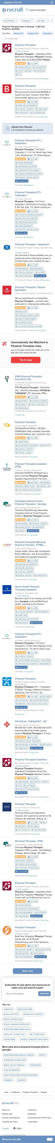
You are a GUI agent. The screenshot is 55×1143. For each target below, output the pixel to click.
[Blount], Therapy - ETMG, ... (30, 543)
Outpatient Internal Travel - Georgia (30, 502)
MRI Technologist (37, 1034)
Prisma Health (20, 548)
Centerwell (19, 593)
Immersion (39, 527)
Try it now (26, 360)
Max (44, 822)
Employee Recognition (27, 218)
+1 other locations (22, 595)
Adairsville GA (46, 247)
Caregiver (8, 1009)
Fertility (46, 445)
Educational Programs (28, 445)
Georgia (21, 704)
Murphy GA (36, 470)
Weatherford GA (31, 146)
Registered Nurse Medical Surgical (19, 1055)
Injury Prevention (40, 700)
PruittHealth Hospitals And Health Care (30, 382)
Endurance (38, 269)
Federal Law (45, 486)
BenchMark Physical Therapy (26, 48)
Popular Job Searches (11, 1117)
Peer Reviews (39, 830)
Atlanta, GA (18, 33)
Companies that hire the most (39, 1117)
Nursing (46, 482)
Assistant (31, 759)
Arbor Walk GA (40, 931)
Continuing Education (27, 166)
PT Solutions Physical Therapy (27, 247)
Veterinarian (35, 1065)
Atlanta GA (35, 807)
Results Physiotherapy (24, 931)
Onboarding (23, 269)
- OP (31, 721)
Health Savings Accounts (28, 660)
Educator (21, 1080)
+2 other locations (22, 766)
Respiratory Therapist (33, 1014)
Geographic (40, 67)
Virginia (21, 531)
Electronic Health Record (29, 490)
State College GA (35, 844)
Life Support (23, 830)
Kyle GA (27, 199)
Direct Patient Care (26, 486)
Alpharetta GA (21, 684)
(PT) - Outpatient (28, 142)
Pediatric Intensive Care (28, 315)
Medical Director (11, 1014)
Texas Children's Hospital (25, 293)
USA (18, 1128)
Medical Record (24, 575)
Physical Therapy (25, 109)
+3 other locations (22, 252)
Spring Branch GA (31, 640)
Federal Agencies (25, 568)
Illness (41, 272)
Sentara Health (21, 425)
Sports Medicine (25, 276)
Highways (22, 404)
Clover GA (44, 48)
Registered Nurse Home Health (17, 1029)
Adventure (22, 523)
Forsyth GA (34, 725)
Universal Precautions (28, 619)
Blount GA (32, 548)
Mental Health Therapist (14, 1065)
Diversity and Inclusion (28, 177)
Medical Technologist (13, 1019)
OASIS (37, 741)
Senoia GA (44, 886)
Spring (47, 660)
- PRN (29, 841)
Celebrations (39, 113)
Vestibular (22, 700)
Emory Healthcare (22, 807)
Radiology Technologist (14, 1034)
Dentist (42, 1055)
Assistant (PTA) (31, 465)
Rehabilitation (24, 67)
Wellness (47, 696)
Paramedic (8, 1080)
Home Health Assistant (27, 588)
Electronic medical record (29, 326)
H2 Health (19, 146)
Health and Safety (39, 404)
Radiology (22, 311)
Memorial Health (21, 725)
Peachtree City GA (22, 385)
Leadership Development (28, 170)
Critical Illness (25, 453)
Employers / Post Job (13, 2)
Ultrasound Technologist (15, 1060)
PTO (19, 74)
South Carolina (24, 71)
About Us (6, 1109)
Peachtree (22, 401)
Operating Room (25, 323)
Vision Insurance (25, 163)
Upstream (40, 71)
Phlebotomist (10, 1039)
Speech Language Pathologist (17, 1024)
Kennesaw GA (34, 507)
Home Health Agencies (27, 105)
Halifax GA (32, 425)
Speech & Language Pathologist (34, 1039)
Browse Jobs (7, 1113)
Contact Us (32, 1109)
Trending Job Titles (9, 1121)
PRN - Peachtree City (29, 378)
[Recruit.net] (12, 9)
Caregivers (23, 442)
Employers (32, 1113)
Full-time (34, 63)
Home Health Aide (25, 1009)
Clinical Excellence (38, 704)
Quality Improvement (27, 319)
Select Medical (21, 507)
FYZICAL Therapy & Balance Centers (30, 682)
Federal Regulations (27, 864)
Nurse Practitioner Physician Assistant (21, 1075)
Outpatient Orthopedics (28, 789)
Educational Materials (27, 564)
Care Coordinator (11, 1070)
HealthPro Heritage (22, 470)
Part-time (34, 482)
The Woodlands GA (44, 293)
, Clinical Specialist (30, 288)
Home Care (42, 109)
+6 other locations (22, 51)
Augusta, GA (33, 33)
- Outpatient (32, 244)
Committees (23, 748)
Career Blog (32, 1121)
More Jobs (27, 971)
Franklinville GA (45, 89)
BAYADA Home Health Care (26, 89)
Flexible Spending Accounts (30, 174)
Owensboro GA (31, 593)
